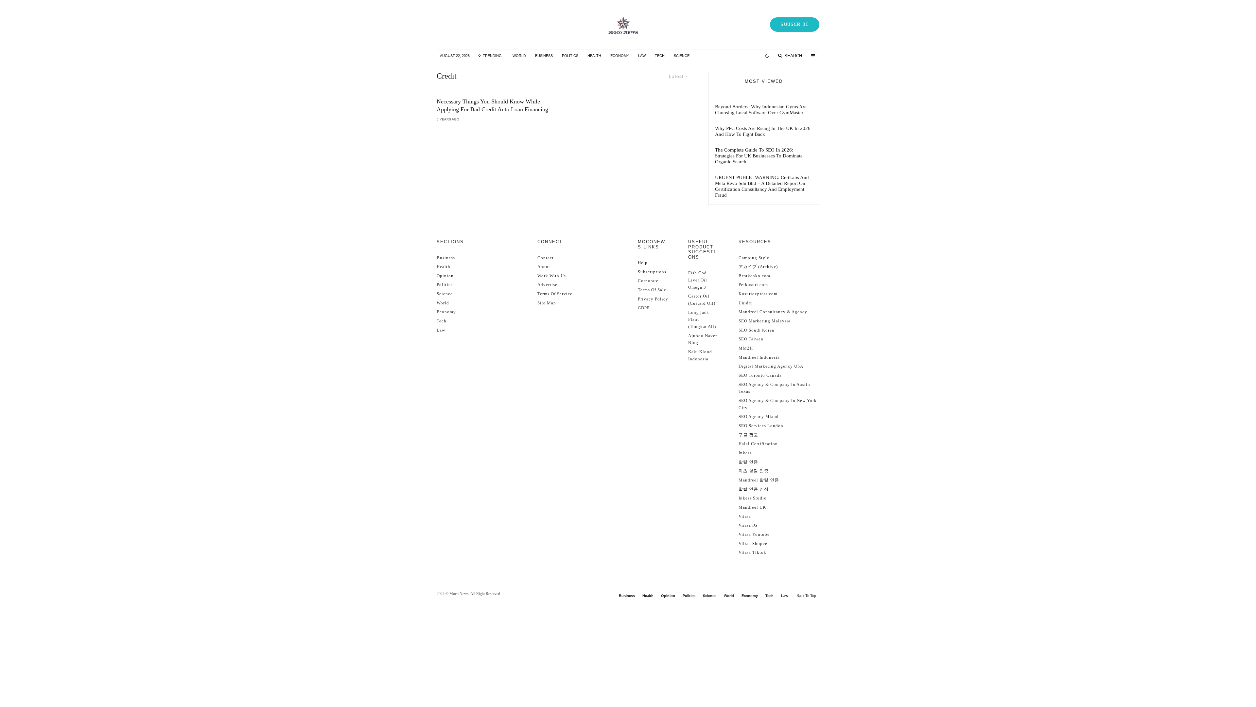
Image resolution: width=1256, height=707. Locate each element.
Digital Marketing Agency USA (771, 366)
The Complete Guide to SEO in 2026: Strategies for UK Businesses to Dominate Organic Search (759, 155)
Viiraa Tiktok (752, 552)
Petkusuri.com (753, 284)
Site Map (546, 302)
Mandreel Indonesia (759, 357)
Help (643, 262)
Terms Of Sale (652, 289)
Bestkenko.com (754, 275)
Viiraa (745, 516)
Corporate (648, 280)
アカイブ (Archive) (758, 266)
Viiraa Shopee (753, 543)
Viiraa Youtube (754, 534)
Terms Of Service (554, 293)
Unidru (746, 302)
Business (544, 56)
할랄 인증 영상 (754, 489)
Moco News (459, 593)
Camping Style (754, 257)
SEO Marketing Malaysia (765, 320)
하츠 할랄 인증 (754, 470)
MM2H (746, 348)
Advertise (547, 284)
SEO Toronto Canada (760, 375)
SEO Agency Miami (759, 416)
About (543, 266)
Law (642, 56)
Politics (570, 56)
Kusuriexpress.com (758, 293)
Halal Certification (758, 443)
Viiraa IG (748, 525)
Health (594, 56)
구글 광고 (748, 434)
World (519, 56)
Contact (545, 257)
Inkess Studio (753, 498)
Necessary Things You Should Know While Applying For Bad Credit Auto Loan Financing (492, 105)
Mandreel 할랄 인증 (759, 480)
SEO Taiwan (751, 338)
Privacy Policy (653, 299)
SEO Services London (761, 425)
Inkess (745, 452)
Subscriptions (652, 271)
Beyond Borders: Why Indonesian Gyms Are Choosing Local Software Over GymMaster (761, 109)
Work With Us (551, 275)
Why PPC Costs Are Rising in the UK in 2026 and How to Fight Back (763, 131)
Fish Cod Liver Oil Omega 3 (697, 279)
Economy (619, 56)
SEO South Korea (756, 330)
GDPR (644, 307)
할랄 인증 (748, 462)
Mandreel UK (752, 507)
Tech (660, 56)
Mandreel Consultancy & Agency (773, 311)
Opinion (445, 275)
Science (681, 56)
